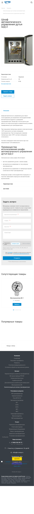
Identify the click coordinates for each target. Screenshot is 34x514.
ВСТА (17, 404)
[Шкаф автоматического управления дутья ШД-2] (17, 50)
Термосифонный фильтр (17, 413)
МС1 (17, 409)
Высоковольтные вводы (17, 400)
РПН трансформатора (17, 393)
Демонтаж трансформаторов (17, 433)
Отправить (17, 258)
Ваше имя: (7, 226)
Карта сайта (17, 466)
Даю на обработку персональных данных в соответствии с (16, 462)
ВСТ (17, 402)
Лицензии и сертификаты (17, 360)
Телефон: (7, 220)
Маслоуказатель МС (17, 385)
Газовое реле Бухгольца (17, 378)
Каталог (17, 371)
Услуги (17, 422)
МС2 (17, 411)
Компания (17, 355)
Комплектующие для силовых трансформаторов (17, 387)
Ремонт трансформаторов (17, 431)
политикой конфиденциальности (21, 253)
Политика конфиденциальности (17, 365)
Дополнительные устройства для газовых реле (17, 382)
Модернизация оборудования (17, 429)
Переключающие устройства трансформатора (17, 373)
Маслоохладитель (17, 416)
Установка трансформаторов (17, 435)
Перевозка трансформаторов (17, 424)
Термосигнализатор (17, 395)
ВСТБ (17, 407)
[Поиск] (31, 2)
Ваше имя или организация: (11, 214)
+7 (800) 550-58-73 (16, 442)
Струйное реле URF (17, 380)
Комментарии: (7, 232)
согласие (10, 252)
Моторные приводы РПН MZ (17, 376)
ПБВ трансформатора (17, 418)
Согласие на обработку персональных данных (17, 367)
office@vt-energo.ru (18, 452)
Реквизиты (17, 362)
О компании (17, 358)
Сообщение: (5, 437)
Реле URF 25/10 (17, 398)
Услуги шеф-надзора (17, 427)
